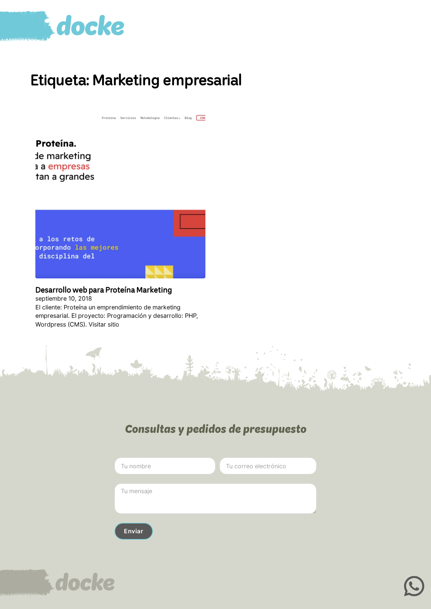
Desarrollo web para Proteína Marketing (103, 289)
